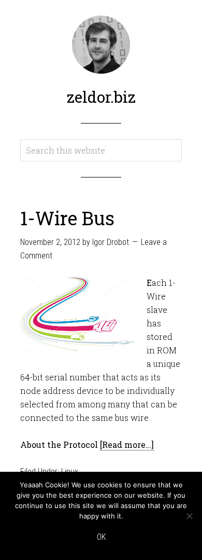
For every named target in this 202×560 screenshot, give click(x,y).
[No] (189, 516)
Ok (101, 537)
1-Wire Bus (67, 218)
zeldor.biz (101, 97)
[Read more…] (127, 444)
